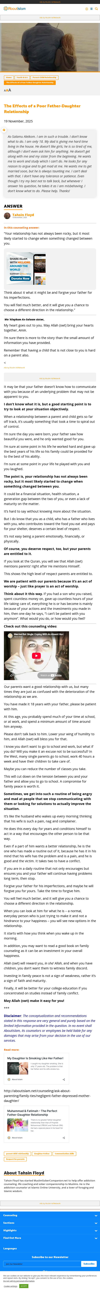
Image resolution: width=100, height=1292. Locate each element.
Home (9, 77)
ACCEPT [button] (24, 1286)
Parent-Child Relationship (44, 77)
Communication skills (64, 1153)
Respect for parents (15, 1159)
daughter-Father (41, 1153)
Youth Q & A (22, 77)
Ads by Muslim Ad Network (50, 2)
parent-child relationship (17, 1153)
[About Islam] (14, 8)
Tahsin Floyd (23, 215)
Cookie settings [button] (10, 1286)
